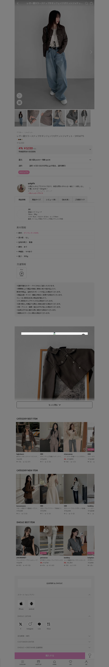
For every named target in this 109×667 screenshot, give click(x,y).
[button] (54, 332)
